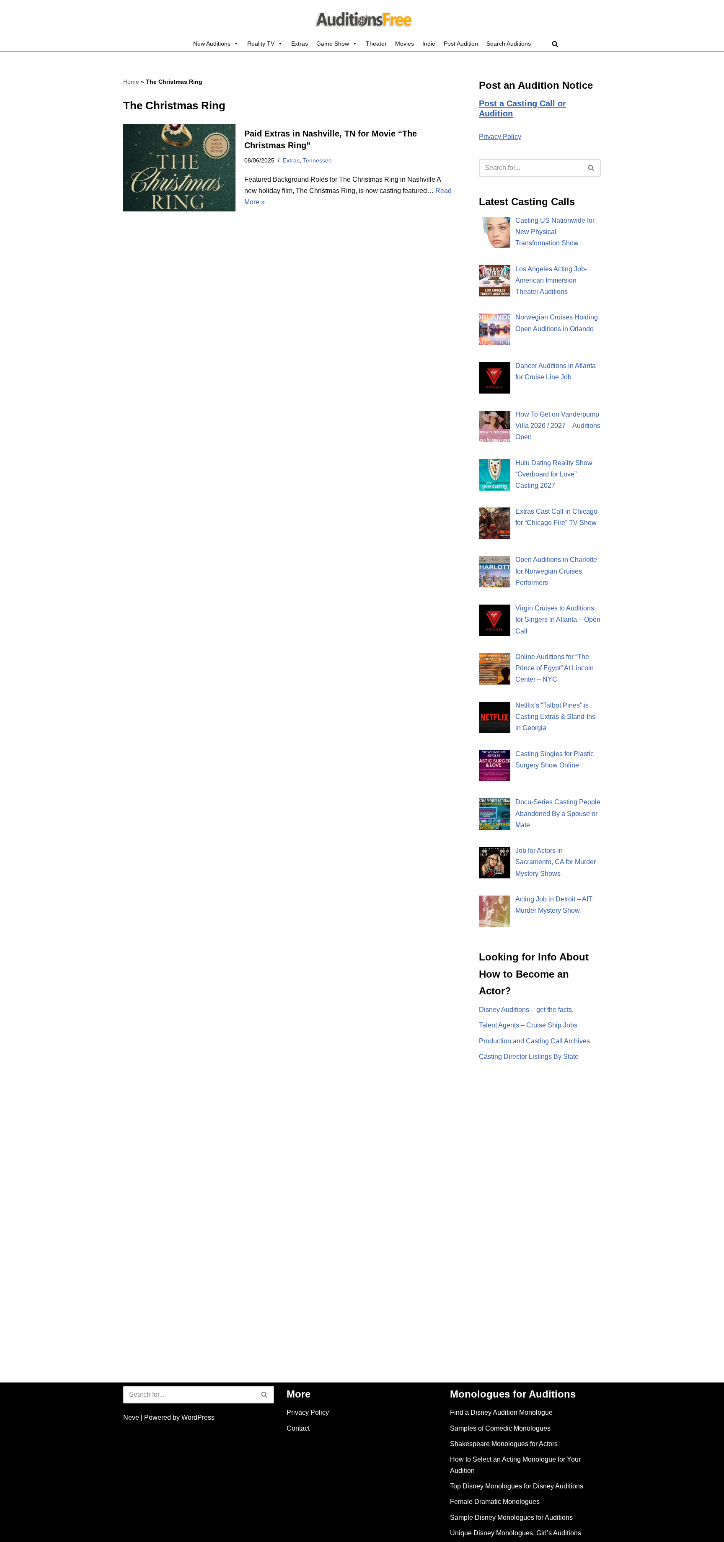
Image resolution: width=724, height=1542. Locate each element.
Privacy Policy (500, 136)
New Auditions (211, 43)
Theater (376, 43)
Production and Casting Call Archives (534, 1041)
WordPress (198, 1417)
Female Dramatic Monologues (495, 1501)
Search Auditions (508, 43)
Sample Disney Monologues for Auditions (511, 1517)
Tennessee (317, 160)
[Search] (555, 44)
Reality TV (260, 43)
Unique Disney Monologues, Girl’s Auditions (515, 1533)
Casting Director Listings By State (529, 1056)
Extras (299, 43)
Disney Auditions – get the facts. (526, 1009)
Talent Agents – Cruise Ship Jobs (528, 1025)
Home (131, 81)
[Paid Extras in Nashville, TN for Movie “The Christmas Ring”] (179, 167)
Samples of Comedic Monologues (500, 1428)
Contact (298, 1428)
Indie (428, 43)
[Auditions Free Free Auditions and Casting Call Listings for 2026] (362, 18)
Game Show (332, 43)
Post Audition (461, 43)
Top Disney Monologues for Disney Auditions (516, 1486)
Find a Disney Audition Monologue (501, 1412)
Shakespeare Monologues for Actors (504, 1443)
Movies (404, 43)
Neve (131, 1417)
